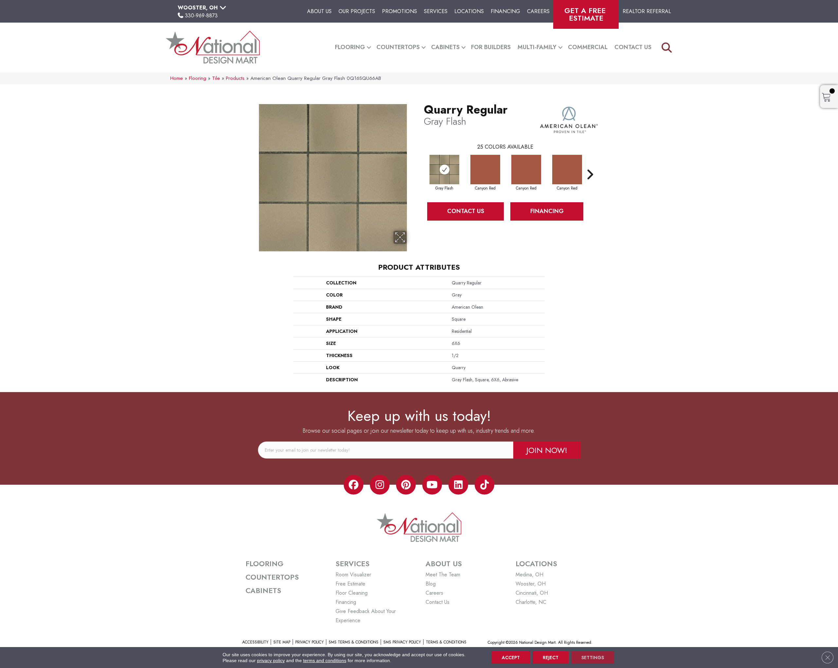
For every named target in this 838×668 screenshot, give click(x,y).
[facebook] (353, 485)
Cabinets (445, 47)
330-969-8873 (201, 15)
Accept (511, 657)
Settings (592, 657)
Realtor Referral (647, 11)
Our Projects (356, 11)
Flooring (350, 47)
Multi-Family (537, 47)
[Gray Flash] (444, 169)
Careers (538, 11)
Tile (216, 78)
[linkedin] (458, 485)
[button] (369, 47)
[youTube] (432, 485)
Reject (550, 657)
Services (435, 11)
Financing (505, 11)
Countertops (398, 47)
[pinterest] (406, 485)
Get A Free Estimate (586, 14)
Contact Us (632, 47)
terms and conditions (324, 660)
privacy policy (271, 660)
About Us (319, 11)
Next (590, 164)
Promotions (399, 11)
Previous (421, 164)
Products (235, 78)
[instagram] (380, 485)
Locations (469, 11)
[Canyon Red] (485, 169)
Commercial (588, 47)
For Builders (491, 47)
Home (176, 78)
